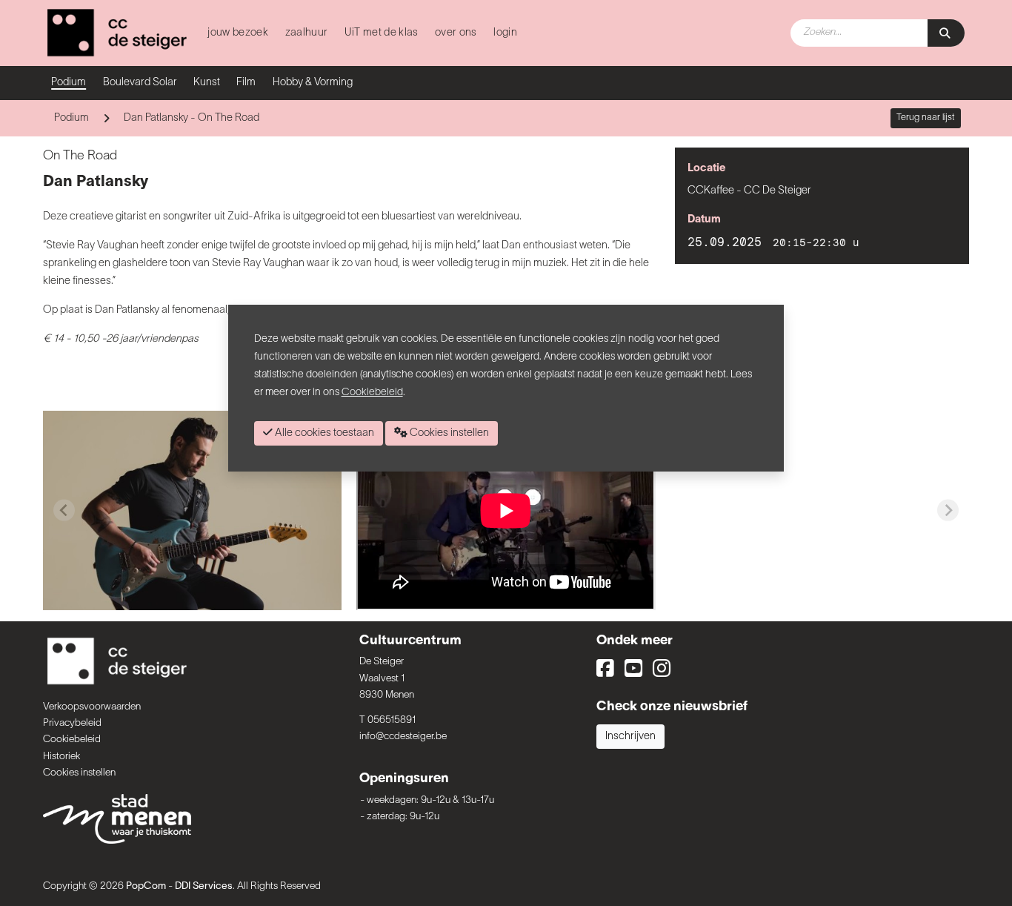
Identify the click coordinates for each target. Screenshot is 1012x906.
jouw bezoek (237, 33)
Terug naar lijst (925, 117)
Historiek (61, 756)
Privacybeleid (72, 723)
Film (246, 82)
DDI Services (204, 886)
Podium (68, 82)
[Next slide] (948, 510)
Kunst (206, 82)
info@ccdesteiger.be (403, 736)
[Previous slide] (64, 510)
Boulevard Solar (140, 82)
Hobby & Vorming (313, 82)
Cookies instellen (79, 773)
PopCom (146, 886)
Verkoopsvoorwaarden (92, 707)
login (505, 33)
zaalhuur (306, 33)
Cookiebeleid (72, 739)
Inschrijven (630, 736)
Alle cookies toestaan (323, 433)
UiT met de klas (381, 33)
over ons (456, 33)
